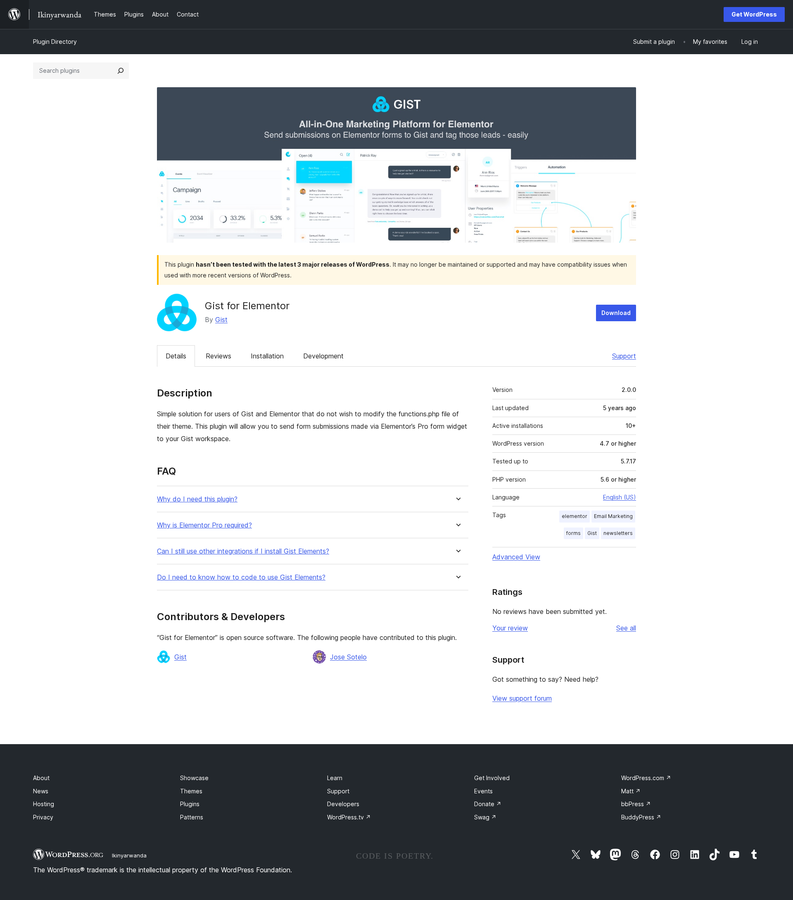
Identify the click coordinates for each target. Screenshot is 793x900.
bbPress (636, 803)
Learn (334, 777)
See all (626, 628)
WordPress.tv (349, 817)
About (41, 777)
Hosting (43, 803)
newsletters (618, 533)
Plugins (189, 803)
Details (176, 356)
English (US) (619, 497)
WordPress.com (646, 777)
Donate (487, 803)
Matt (631, 791)
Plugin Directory (55, 41)
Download (616, 312)
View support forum (522, 698)
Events (483, 791)
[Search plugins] (120, 70)
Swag (485, 817)
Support (624, 356)
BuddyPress (641, 817)
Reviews (218, 356)
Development (323, 356)
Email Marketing (613, 516)
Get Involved (492, 777)
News (40, 791)
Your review (510, 628)
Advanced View (516, 557)
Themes (191, 791)
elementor (574, 516)
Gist (221, 319)
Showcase (194, 777)
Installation (267, 356)
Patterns (191, 817)
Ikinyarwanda (129, 855)
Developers (343, 803)
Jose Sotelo (348, 657)
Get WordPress (754, 14)
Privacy (43, 817)
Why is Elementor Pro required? (204, 525)
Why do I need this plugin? (197, 499)
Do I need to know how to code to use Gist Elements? (241, 577)
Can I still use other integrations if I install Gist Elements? (243, 551)
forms (573, 533)
